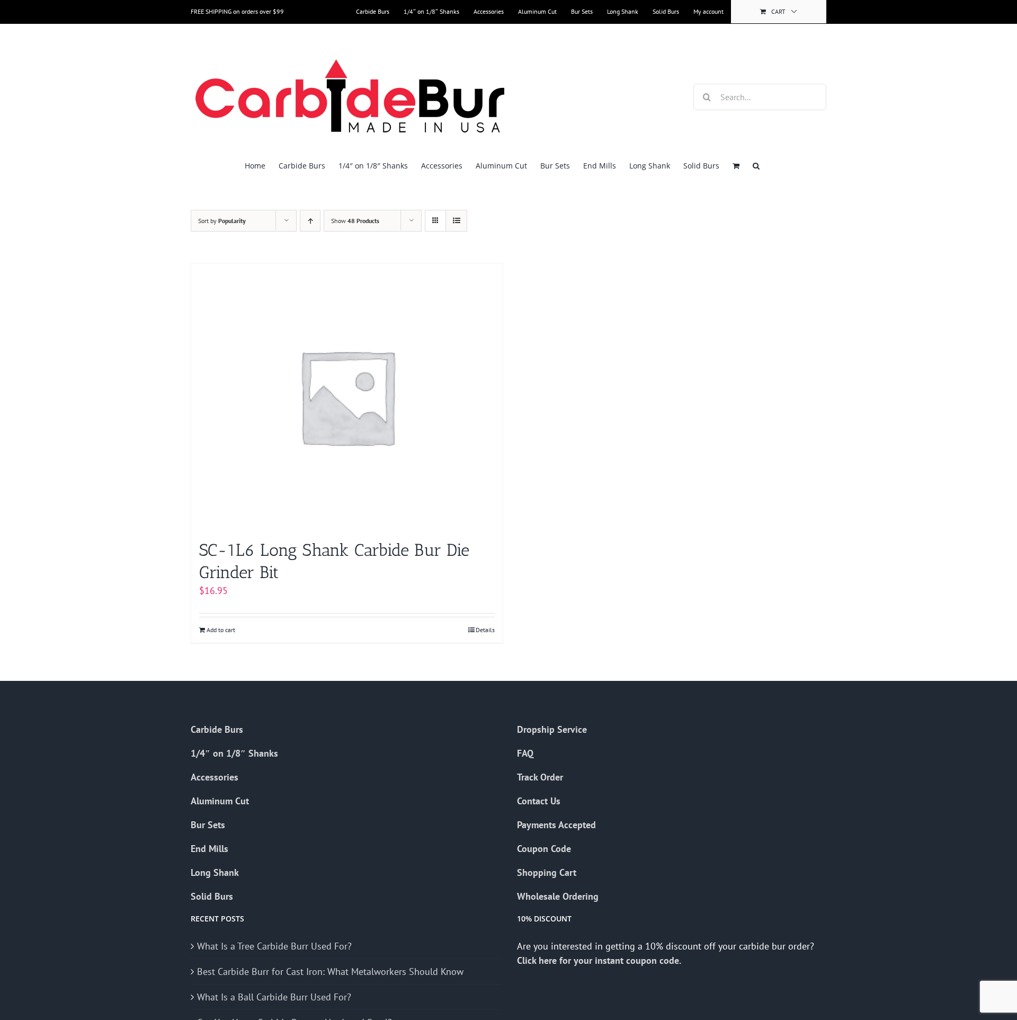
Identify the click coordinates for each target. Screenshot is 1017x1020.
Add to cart (221, 630)
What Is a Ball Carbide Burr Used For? (274, 997)
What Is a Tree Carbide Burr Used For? (274, 946)
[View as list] (456, 220)
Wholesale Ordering (558, 896)
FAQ (525, 753)
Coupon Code (544, 848)
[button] (756, 166)
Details (485, 630)
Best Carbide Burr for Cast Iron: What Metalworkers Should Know (330, 971)
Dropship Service (552, 729)
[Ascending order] (310, 221)
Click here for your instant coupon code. (600, 960)
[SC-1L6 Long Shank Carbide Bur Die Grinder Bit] (347, 396)
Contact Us (538, 801)
